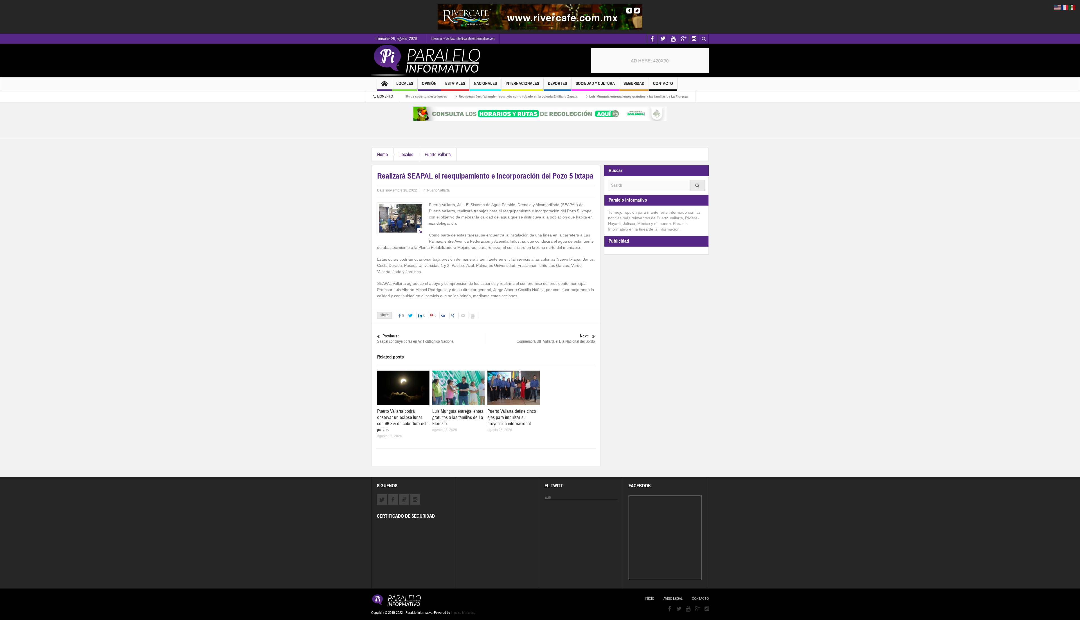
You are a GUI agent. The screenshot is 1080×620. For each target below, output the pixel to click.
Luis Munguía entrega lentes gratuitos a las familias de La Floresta (606, 96)
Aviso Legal (673, 598)
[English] (1057, 7)
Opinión (429, 83)
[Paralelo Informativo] (427, 60)
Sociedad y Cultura (595, 83)
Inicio (649, 598)
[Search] (697, 185)
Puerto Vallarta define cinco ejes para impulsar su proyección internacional (511, 417)
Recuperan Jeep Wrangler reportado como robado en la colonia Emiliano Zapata (485, 96)
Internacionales (522, 83)
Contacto (663, 83)
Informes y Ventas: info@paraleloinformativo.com (463, 38)
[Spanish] (1072, 7)
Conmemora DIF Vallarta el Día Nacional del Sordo (556, 338)
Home (382, 154)
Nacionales (485, 83)
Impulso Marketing (463, 612)
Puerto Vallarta (438, 154)
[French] (1064, 7)
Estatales (455, 83)
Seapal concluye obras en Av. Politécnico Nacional (415, 338)
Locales (404, 83)
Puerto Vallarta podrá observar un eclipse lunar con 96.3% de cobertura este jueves (403, 420)
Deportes (557, 83)
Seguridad (634, 83)
